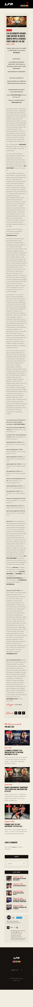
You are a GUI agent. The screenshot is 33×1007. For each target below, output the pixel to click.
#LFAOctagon (15, 938)
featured (18, 705)
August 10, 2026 (18, 905)
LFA (11, 927)
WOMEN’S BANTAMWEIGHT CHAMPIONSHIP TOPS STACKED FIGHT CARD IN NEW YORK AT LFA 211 (16, 789)
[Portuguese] (24, 5)
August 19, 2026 (18, 898)
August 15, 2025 (9, 821)
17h (14, 927)
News (9, 30)
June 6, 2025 (8, 784)
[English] (21, 5)
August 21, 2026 (18, 877)
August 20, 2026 (18, 891)
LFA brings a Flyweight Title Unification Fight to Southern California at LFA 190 (14, 752)
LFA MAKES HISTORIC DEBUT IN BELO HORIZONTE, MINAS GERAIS (19, 900)
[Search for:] (16, 863)
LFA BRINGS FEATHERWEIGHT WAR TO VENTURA (19, 908)
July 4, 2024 (8, 747)
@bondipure (14, 939)
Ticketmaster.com (16, 102)
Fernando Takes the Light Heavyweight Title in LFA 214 (13, 825)
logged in (14, 847)
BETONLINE (16, 52)
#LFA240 (22, 939)
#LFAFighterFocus (16, 930)
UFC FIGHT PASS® (16, 95)
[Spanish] (27, 5)
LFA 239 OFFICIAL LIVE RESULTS (19, 885)
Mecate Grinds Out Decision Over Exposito (19, 879)
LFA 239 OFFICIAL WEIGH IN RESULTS (18, 893)
